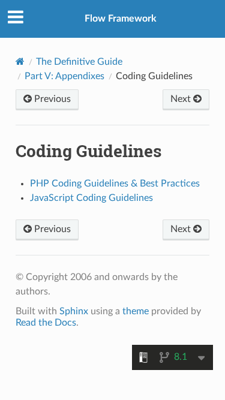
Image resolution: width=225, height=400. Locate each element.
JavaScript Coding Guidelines (91, 198)
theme (135, 311)
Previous (51, 99)
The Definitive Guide (79, 62)
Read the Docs (46, 322)
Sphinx (73, 311)
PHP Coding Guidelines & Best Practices (115, 183)
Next (181, 99)
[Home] (20, 61)
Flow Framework (121, 18)
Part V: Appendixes (64, 76)
